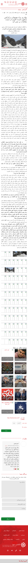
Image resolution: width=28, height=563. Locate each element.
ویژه (14, 423)
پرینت (6, 430)
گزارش (19, 423)
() (17, 469)
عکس (23, 539)
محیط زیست (15, 535)
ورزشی (22, 535)
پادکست (17, 539)
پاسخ (6, 445)
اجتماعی (14, 530)
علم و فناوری (7, 535)
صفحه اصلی (21, 530)
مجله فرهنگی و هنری (8, 539)
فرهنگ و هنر (6, 530)
